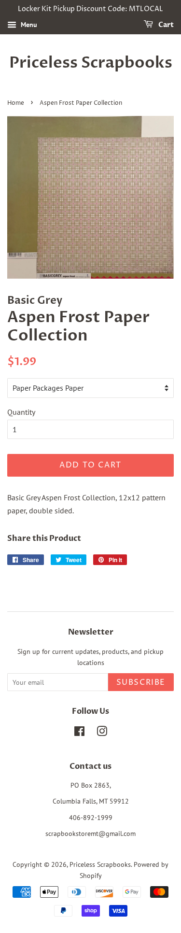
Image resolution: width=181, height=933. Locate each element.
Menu (28, 24)
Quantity (21, 412)
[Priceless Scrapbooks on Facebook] (79, 733)
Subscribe (141, 682)
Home (15, 103)
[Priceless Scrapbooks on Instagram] (102, 733)
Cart (165, 24)
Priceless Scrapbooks (90, 63)
